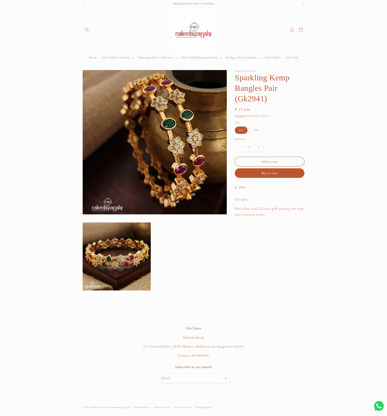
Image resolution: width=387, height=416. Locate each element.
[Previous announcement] (84, 4)
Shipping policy (203, 407)
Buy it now (269, 173)
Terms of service (182, 407)
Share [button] (242, 187)
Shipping (240, 115)
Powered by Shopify (120, 407)
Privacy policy (162, 407)
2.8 (258, 131)
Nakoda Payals (100, 407)
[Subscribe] (225, 378)
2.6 (241, 130)
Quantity (240, 139)
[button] (87, 29)
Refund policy (142, 407)
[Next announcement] (303, 4)
